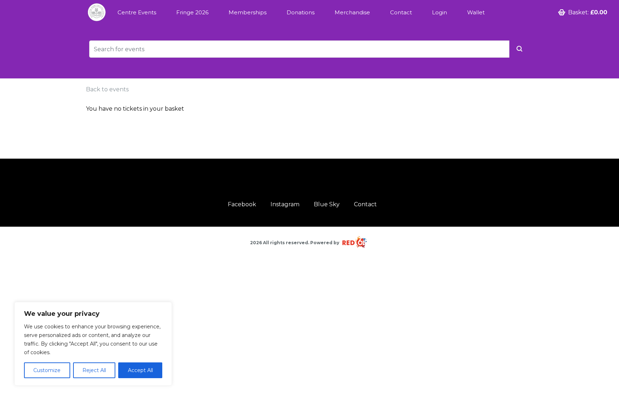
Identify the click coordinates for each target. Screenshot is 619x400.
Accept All (140, 370)
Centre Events (136, 12)
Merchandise (352, 12)
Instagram (284, 204)
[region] (93, 344)
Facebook (242, 204)
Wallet (476, 12)
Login (439, 12)
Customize (47, 370)
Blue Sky (327, 204)
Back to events (107, 89)
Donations (301, 12)
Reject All (94, 370)
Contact (401, 12)
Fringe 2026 (192, 12)
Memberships (248, 12)
